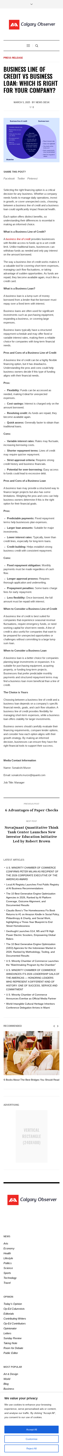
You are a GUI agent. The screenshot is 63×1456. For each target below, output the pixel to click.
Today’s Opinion (13, 1303)
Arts (6, 1243)
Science (8, 1268)
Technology (10, 1277)
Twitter (21, 178)
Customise (31, 1439)
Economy (9, 1248)
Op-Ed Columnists (14, 1308)
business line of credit (18, 239)
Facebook (9, 178)
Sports (7, 1272)
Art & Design (11, 1373)
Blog (6, 1383)
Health (7, 1253)
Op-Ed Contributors (15, 1323)
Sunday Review (13, 1338)
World (7, 1378)
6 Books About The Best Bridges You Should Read (31, 1079)
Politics (8, 1263)
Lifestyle (8, 1258)
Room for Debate (13, 1348)
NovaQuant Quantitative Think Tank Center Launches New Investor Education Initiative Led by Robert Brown (31, 834)
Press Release (13, 57)
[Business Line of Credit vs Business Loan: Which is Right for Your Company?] (31, 139)
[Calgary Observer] (31, 25)
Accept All (31, 1429)
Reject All (31, 1448)
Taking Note (10, 1343)
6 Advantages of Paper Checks (31, 810)
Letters (7, 1333)
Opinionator (10, 1328)
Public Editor (11, 1352)
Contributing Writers (15, 1318)
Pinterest (32, 178)
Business (9, 1388)
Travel (7, 1282)
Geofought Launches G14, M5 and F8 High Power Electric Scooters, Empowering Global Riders (30, 935)
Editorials (9, 1313)
